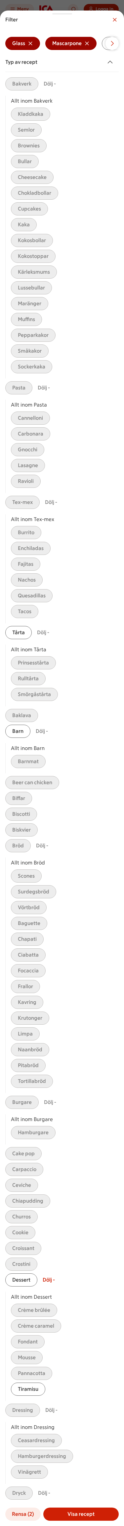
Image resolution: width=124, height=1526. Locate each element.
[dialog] (62, 768)
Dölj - (50, 84)
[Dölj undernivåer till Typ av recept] (111, 62)
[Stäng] (114, 19)
